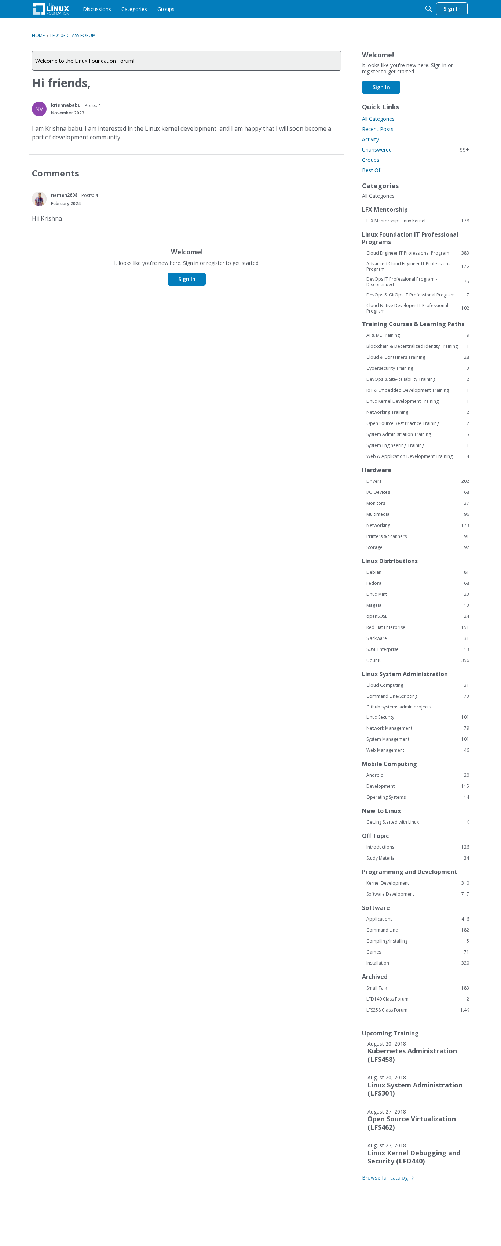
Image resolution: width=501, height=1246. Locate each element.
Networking (417, 525)
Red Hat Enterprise (417, 627)
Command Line (417, 930)
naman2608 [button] (64, 195)
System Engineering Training (417, 445)
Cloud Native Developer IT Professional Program (417, 308)
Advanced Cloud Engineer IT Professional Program (417, 266)
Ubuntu (417, 660)
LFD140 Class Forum (417, 999)
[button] (39, 109)
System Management (417, 739)
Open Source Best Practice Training (417, 423)
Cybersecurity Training (417, 368)
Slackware (417, 638)
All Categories (378, 118)
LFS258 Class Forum (417, 1010)
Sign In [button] (186, 279)
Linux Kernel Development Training (417, 401)
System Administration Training (417, 434)
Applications (417, 919)
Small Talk (417, 988)
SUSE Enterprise (417, 649)
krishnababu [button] (66, 105)
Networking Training (417, 412)
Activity (370, 139)
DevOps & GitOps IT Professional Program (417, 295)
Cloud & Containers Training (417, 357)
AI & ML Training (417, 335)
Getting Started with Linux (417, 822)
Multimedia (417, 514)
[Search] (428, 8)
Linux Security (417, 717)
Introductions (417, 847)
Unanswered (415, 149)
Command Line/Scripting (417, 696)
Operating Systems (417, 797)
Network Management (417, 728)
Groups (370, 159)
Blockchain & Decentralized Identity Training (417, 346)
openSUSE (417, 616)
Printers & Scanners (417, 536)
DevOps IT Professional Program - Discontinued (417, 281)
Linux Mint (417, 594)
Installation (417, 963)
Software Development (417, 894)
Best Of (371, 170)
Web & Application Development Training (417, 456)
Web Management (417, 750)
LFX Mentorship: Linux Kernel (417, 221)
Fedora (417, 583)
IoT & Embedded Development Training (417, 390)
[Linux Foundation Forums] (51, 9)
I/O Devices (417, 492)
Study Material (417, 858)
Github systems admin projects (398, 707)
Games (417, 952)
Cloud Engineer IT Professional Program (417, 253)
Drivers (417, 481)
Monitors (417, 503)
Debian (417, 572)
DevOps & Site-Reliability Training (417, 379)
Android (417, 775)
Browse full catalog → (388, 1177)
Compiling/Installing (417, 941)
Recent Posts (378, 128)
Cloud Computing (417, 685)
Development (417, 786)
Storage (417, 547)
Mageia (417, 605)
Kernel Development (417, 883)
